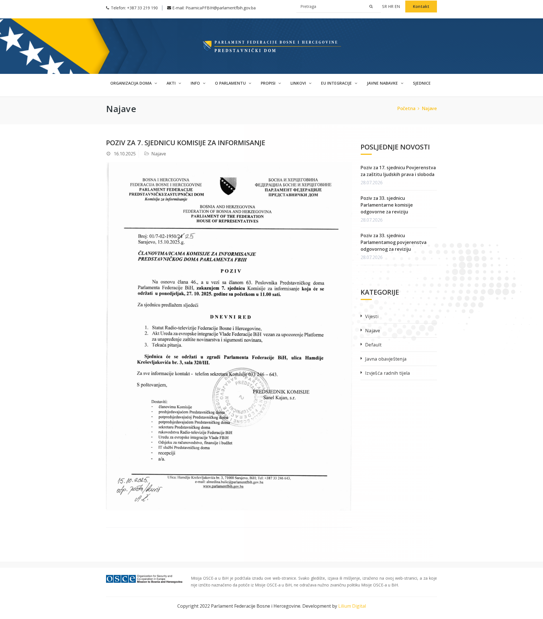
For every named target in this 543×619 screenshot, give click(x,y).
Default (373, 345)
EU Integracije (337, 83)
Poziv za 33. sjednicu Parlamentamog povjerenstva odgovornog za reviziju (393, 242)
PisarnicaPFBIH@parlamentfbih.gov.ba (221, 7)
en (398, 6)
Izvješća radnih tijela (387, 373)
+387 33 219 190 (142, 7)
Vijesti (371, 316)
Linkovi (298, 83)
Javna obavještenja (385, 359)
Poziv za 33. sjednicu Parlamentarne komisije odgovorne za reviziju (387, 205)
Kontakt (421, 6)
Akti (172, 83)
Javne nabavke (383, 83)
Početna (406, 108)
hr (391, 6)
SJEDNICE (422, 83)
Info (196, 83)
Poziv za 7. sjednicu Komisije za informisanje (185, 142)
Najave (429, 108)
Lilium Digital (352, 606)
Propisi (269, 83)
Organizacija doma (131, 83)
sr (385, 6)
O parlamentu (231, 83)
